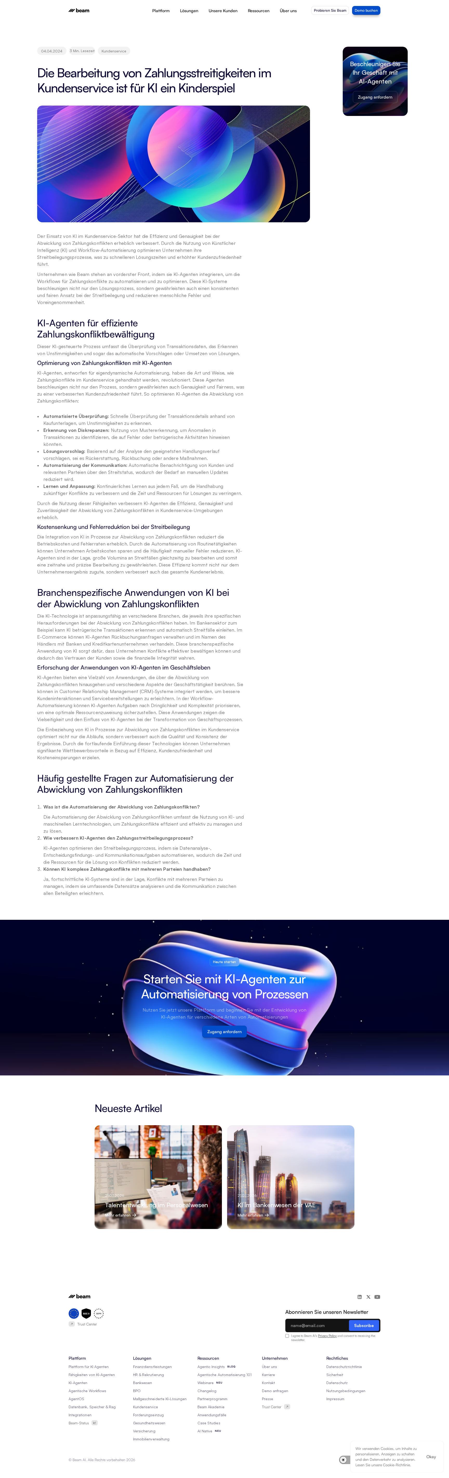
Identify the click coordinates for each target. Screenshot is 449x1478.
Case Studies (208, 1423)
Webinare (205, 1382)
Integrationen (80, 1415)
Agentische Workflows (87, 1391)
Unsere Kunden (223, 10)
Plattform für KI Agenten (89, 1366)
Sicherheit (335, 1374)
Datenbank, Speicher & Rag (92, 1407)
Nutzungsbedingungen (345, 1391)
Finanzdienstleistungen (152, 1366)
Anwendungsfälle (211, 1415)
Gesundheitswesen (149, 1423)
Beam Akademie (210, 1407)
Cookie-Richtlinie (396, 1465)
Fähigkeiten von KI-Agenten (92, 1374)
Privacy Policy (327, 1336)
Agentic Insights (211, 1366)
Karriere (268, 1374)
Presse (267, 1399)
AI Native (204, 1431)
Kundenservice (145, 1407)
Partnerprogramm (212, 1399)
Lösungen (189, 10)
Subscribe (364, 1325)
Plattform (161, 10)
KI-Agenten (78, 1382)
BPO (137, 1391)
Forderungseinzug (148, 1415)
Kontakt (268, 1382)
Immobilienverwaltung (151, 1439)
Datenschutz (337, 1382)
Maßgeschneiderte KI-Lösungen (160, 1399)
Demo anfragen (275, 1391)
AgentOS (76, 1399)
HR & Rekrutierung (148, 1374)
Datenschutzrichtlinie (344, 1366)
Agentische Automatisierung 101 (224, 1374)
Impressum (335, 1399)
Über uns (288, 10)
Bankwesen (142, 1382)
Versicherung (144, 1431)
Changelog (206, 1391)
